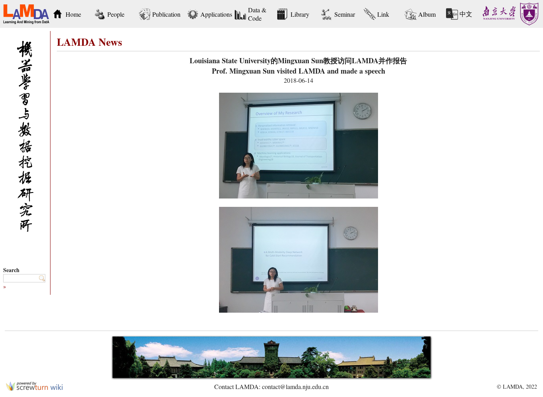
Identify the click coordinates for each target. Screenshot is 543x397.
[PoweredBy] (34, 388)
